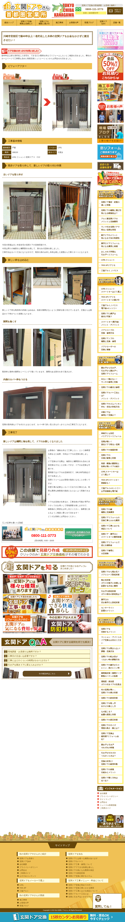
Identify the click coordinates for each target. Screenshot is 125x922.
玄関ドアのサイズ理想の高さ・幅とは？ (110, 726)
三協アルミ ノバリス (109, 270)
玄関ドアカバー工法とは (78, 894)
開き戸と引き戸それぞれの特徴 (107, 746)
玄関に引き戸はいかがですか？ (81, 897)
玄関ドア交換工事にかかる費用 (81, 888)
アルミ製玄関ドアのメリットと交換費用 (109, 220)
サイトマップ (105, 799)
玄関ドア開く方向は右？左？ (109, 779)
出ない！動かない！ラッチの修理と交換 (109, 380)
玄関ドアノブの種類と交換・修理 (108, 339)
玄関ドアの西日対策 (109, 720)
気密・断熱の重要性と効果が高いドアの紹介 (110, 464)
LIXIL (22, 885)
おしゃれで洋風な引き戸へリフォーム (109, 253)
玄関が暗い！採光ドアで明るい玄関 (110, 442)
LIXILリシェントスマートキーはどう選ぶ (111, 290)
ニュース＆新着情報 (108, 805)
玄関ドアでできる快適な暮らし (81, 867)
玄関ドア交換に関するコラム (80, 876)
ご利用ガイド (105, 808)
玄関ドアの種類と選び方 (44, 22)
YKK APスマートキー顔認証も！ (110, 481)
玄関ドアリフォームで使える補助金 (110, 543)
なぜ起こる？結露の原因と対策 (108, 713)
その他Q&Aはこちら (47, 674)
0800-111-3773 (43, 535)
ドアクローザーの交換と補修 (108, 348)
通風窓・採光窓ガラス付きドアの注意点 (111, 682)
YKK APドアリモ (108, 265)
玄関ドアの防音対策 (109, 698)
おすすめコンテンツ (28, 876)
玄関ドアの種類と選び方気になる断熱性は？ (111, 211)
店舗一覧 (116, 22)
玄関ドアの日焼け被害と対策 (108, 456)
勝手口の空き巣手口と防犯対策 (110, 600)
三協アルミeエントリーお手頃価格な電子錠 (110, 489)
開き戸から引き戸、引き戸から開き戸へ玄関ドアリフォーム (109, 371)
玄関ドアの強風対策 (109, 450)
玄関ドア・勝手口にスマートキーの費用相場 (111, 535)
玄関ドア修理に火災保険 (107, 551)
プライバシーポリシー (109, 796)
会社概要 (103, 793)
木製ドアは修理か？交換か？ (108, 413)
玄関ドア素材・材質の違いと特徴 (110, 203)
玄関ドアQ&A (103, 22)
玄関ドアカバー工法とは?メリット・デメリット (110, 396)
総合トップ (9, 22)
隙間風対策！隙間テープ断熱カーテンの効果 (111, 674)
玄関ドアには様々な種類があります (83, 858)
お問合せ (103, 802)
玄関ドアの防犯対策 (76, 873)
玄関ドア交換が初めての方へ (80, 885)
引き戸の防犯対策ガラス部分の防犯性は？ (111, 592)
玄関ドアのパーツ (75, 861)
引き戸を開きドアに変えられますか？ (25, 665)
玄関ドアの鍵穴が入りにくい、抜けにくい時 (110, 666)
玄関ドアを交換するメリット (108, 630)
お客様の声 (73, 22)
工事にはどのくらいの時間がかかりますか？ (28, 660)
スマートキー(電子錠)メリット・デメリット (110, 323)
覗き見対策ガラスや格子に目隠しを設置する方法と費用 (111, 583)
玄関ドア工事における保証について (110, 527)
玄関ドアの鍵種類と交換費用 (107, 510)
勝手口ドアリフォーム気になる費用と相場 (110, 244)
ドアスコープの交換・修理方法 (107, 331)
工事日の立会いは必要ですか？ (22, 656)
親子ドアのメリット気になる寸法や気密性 (110, 236)
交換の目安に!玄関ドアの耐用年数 (109, 762)
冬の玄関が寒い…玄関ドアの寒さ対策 (109, 691)
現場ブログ (89, 22)
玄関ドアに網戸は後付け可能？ (108, 314)
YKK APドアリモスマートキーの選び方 (110, 298)
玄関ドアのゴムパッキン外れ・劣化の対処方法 (111, 405)
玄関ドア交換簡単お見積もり (26, 22)
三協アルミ (24, 891)
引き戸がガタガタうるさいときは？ (108, 754)
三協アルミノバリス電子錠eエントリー (109, 306)
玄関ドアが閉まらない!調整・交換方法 (110, 649)
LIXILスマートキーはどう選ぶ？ (109, 473)
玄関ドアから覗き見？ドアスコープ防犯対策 (110, 573)
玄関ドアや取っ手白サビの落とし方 (108, 704)
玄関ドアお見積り (27, 858)
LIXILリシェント (108, 260)
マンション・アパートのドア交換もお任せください (111, 640)
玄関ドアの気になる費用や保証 (81, 870)
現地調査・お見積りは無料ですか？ (24, 651)
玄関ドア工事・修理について (80, 864)
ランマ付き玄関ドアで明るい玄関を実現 (110, 228)
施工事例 (59, 22)
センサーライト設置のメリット (107, 609)
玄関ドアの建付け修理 (110, 387)
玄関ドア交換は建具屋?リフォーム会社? (110, 736)
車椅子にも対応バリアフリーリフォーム (111, 434)
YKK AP (23, 888)
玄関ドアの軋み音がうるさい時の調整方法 (110, 658)
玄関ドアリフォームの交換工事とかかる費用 (110, 518)
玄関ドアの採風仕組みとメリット (108, 770)
